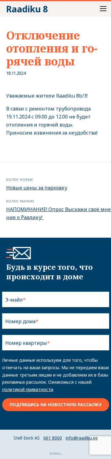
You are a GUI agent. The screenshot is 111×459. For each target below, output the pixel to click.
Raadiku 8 (27, 9)
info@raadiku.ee (82, 438)
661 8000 (52, 438)
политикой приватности (27, 389)
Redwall (55, 454)
